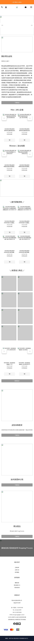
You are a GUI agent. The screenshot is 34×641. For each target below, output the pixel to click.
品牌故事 (17, 567)
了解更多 (17, 102)
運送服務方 (16, 585)
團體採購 (17, 582)
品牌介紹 (17, 569)
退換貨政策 (17, 587)
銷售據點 (17, 572)
